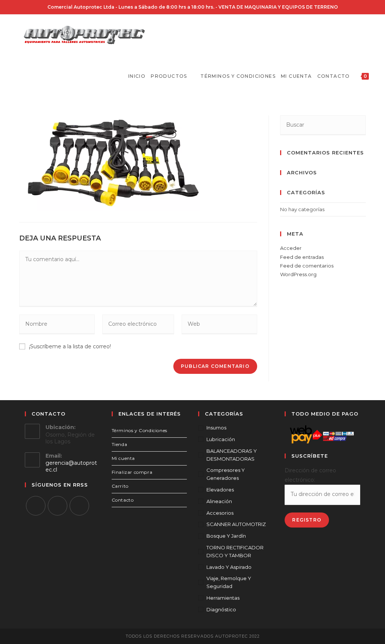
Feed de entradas (302, 257)
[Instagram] (57, 506)
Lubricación (220, 439)
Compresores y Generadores (225, 474)
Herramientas (222, 598)
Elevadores (220, 490)
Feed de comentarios (306, 266)
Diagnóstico (221, 609)
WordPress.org (298, 274)
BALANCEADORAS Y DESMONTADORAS (231, 455)
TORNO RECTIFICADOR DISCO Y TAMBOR (235, 551)
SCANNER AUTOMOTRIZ (236, 524)
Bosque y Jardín (226, 536)
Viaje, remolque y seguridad (228, 582)
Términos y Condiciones (139, 430)
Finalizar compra (132, 472)
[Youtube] (79, 506)
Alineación (219, 501)
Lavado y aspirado (229, 567)
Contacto (123, 500)
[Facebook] (35, 506)
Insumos (216, 428)
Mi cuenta (123, 458)
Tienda (119, 444)
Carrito (120, 486)
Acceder (291, 248)
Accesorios (219, 513)
